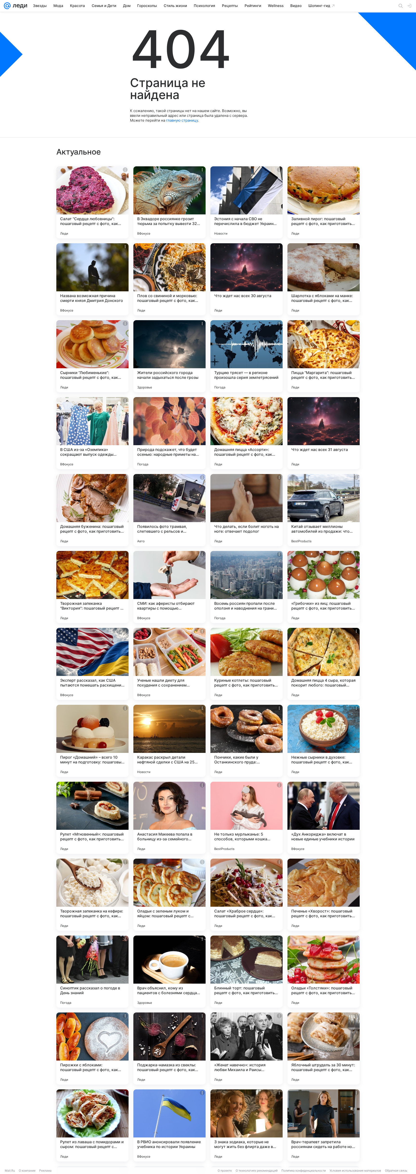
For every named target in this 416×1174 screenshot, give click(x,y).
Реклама (45, 1170)
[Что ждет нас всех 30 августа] (246, 279)
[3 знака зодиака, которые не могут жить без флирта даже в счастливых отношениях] (246, 1125)
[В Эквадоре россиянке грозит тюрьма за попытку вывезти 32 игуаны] (169, 202)
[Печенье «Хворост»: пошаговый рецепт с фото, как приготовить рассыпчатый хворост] (323, 895)
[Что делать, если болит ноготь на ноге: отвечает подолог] (246, 510)
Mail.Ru (10, 1170)
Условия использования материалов (355, 1170)
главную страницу (182, 120)
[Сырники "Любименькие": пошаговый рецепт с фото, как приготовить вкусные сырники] (92, 356)
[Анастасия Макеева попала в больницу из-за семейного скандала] (169, 818)
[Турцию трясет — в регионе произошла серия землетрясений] (246, 356)
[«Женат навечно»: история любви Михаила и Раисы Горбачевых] (246, 1048)
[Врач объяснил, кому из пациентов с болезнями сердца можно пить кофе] (169, 972)
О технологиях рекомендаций (257, 1170)
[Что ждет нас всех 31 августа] (323, 433)
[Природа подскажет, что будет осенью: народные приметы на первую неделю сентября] (169, 433)
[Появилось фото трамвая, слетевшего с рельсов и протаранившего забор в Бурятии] (169, 510)
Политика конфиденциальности (303, 1170)
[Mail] (7, 6)
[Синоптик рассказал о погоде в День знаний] (92, 972)
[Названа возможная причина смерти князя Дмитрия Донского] (92, 279)
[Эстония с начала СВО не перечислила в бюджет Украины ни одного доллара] (246, 202)
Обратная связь (396, 1170)
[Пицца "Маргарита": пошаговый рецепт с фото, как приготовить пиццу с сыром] (323, 356)
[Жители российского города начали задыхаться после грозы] (169, 356)
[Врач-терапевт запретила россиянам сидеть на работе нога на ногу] (323, 1125)
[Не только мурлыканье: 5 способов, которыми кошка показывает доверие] (246, 818)
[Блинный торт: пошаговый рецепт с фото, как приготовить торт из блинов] (246, 972)
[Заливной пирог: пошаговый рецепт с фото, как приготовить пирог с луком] (323, 202)
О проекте (225, 1170)
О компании (27, 1170)
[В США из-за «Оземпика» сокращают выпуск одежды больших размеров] (92, 433)
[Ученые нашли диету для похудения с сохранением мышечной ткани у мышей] (169, 664)
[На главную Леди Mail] (19, 6)
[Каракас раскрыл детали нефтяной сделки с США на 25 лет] (169, 741)
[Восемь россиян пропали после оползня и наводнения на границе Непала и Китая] (246, 587)
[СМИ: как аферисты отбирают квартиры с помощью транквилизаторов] (169, 587)
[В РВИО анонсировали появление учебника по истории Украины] (169, 1125)
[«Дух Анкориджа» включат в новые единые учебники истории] (323, 818)
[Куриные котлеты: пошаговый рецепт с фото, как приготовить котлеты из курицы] (246, 664)
